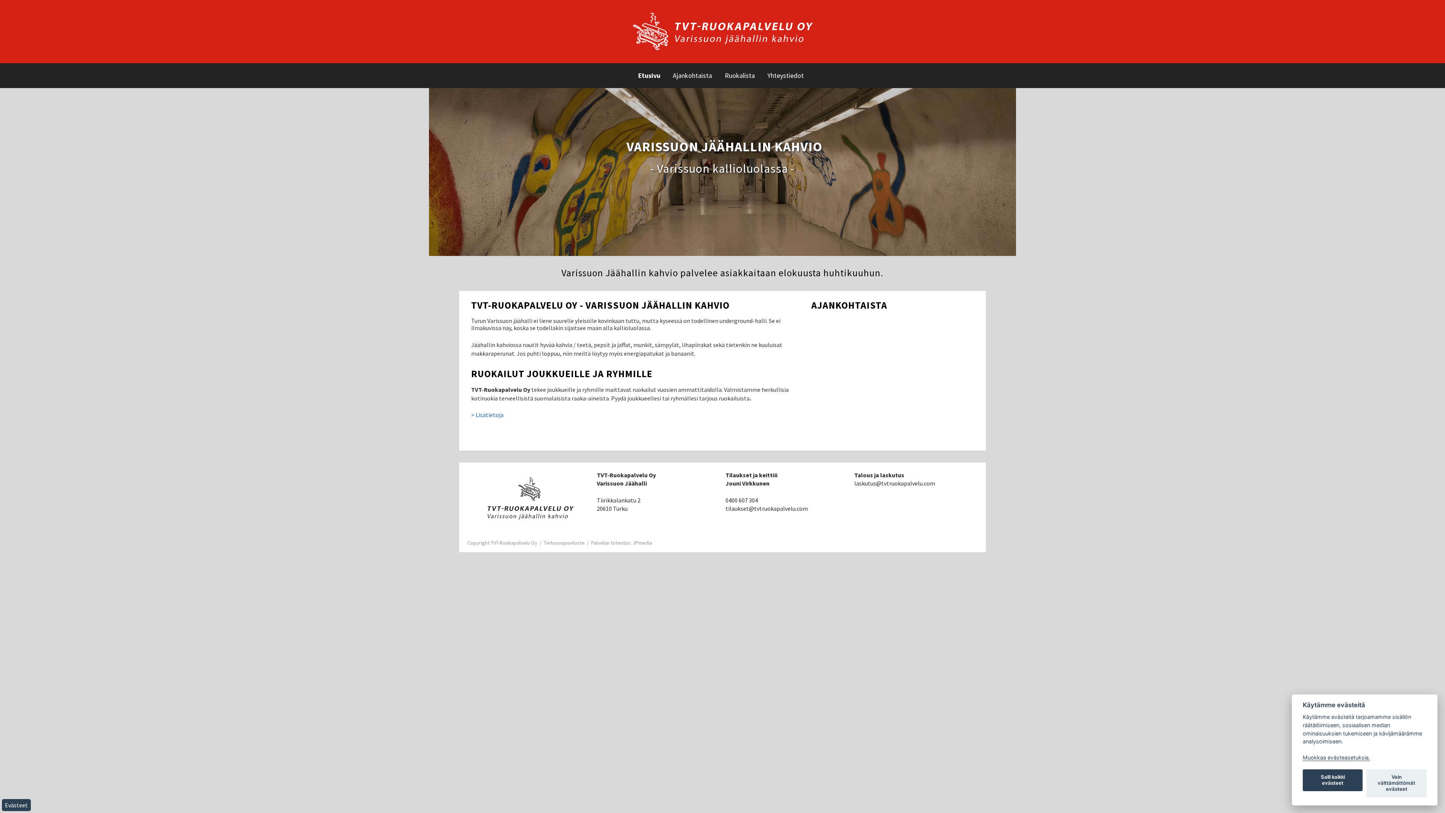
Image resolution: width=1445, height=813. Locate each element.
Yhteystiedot (785, 75)
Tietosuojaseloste (564, 542)
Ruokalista (740, 75)
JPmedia (642, 542)
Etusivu (649, 75)
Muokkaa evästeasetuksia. (1336, 757)
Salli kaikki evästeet (1333, 780)
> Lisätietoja (487, 415)
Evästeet (16, 805)
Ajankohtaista (692, 75)
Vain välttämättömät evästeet (1396, 783)
